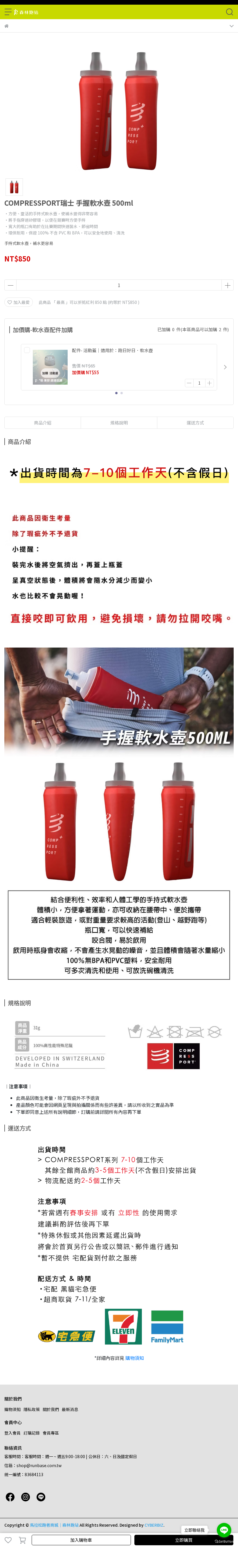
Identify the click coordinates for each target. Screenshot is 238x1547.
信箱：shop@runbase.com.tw (33, 1465)
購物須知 (134, 1357)
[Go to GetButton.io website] (224, 1541)
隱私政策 (32, 1409)
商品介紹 (42, 423)
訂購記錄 (32, 1433)
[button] (225, 367)
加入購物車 (81, 1540)
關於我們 (51, 1409)
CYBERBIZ (154, 1525)
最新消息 (70, 1409)
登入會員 (12, 1433)
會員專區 (51, 1433)
